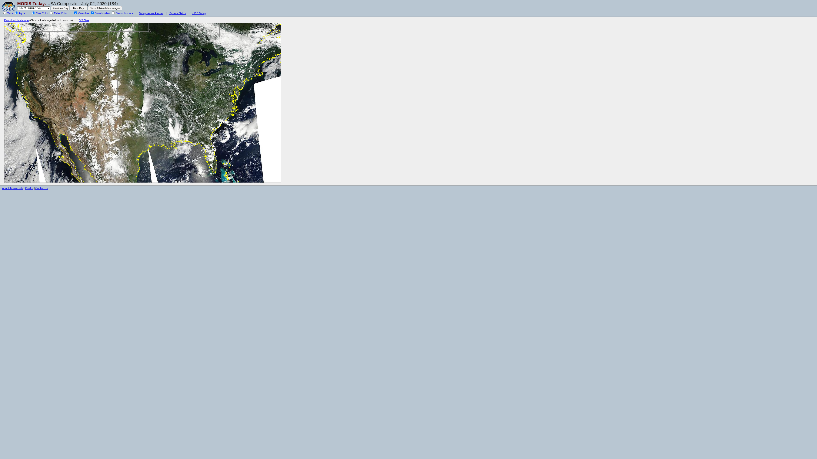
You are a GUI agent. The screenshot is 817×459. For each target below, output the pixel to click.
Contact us (41, 188)
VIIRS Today (199, 13)
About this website (12, 188)
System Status (177, 13)
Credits (29, 188)
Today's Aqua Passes (151, 13)
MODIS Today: (31, 3)
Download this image (16, 20)
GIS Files (84, 20)
